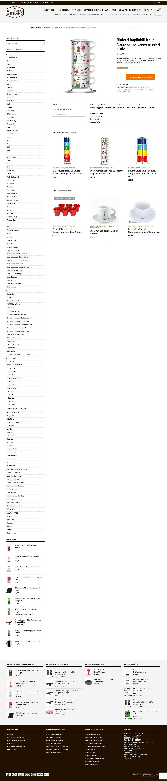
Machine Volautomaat (15, 486)
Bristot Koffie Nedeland (93, 740)
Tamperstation (12, 449)
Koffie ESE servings (14, 274)
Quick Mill (11, 203)
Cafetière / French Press (16, 334)
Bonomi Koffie (12, 81)
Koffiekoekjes (12, 277)
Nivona (9, 164)
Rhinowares (11, 533)
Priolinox (10, 180)
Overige (10, 439)
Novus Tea (11, 170)
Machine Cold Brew (14, 476)
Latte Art (10, 426)
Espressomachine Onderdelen (18, 331)
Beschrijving (57, 104)
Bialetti (47, 28)
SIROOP (82, 14)
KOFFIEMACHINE (13, 311)
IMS (8, 147)
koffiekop (120, 91)
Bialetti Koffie (103, 226)
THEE (65, 14)
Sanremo (10, 210)
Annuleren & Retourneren (16, 740)
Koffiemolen (11, 351)
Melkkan (10, 436)
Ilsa (8, 144)
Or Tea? (9, 174)
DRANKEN (73, 14)
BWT (9, 84)
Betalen (10, 734)
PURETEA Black (13, 301)
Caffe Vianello (90, 749)
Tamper (9, 445)
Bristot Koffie (12, 77)
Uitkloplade (11, 462)
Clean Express (12, 94)
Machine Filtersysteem (15, 479)
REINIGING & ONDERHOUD (16, 469)
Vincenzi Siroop (13, 230)
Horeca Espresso (91, 755)
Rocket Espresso (13, 200)
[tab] (68, 104)
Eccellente (10, 111)
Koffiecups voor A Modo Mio (17, 254)
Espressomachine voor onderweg (19, 324)
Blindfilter (11, 419)
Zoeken (43, 44)
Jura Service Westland (54, 737)
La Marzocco (11, 157)
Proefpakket (11, 240)
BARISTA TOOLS (111, 14)
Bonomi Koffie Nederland (94, 743)
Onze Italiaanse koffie (54, 752)
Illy (8, 140)
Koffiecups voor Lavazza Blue (18, 267)
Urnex (9, 223)
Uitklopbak (11, 459)
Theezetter (11, 307)
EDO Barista (11, 114)
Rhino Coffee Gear (13, 197)
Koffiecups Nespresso (15, 270)
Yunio (9, 227)
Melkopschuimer (13, 344)
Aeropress (11, 61)
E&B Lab (10, 526)
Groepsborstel (12, 489)
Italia (151, 90)
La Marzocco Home (15, 378)
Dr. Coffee (10, 101)
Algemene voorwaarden (16, 746)
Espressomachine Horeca (16, 315)
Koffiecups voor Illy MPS (16, 264)
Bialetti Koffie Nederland (94, 737)
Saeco (9, 207)
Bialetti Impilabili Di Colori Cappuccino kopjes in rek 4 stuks (142, 174)
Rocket (10, 395)
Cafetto (9, 87)
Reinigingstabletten (14, 506)
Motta (9, 160)
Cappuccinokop (134, 90)
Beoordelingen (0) (59, 114)
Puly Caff (10, 187)
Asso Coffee (11, 64)
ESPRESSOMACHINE (95, 14)
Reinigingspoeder (13, 502)
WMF (9, 233)
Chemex (10, 91)
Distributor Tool (13, 422)
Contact (147, 10)
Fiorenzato (11, 124)
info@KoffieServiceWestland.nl (141, 742)
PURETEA (11, 190)
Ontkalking (11, 499)
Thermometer (12, 455)
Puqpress (10, 183)
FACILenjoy (11, 121)
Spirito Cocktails (91, 764)
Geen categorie (11, 358)
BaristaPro (132, 226)
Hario (9, 137)
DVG (8, 104)
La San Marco (12, 57)
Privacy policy (12, 749)
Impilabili (144, 90)
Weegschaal (11, 465)
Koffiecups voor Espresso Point (18, 260)
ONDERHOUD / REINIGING (142, 14)
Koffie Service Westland (70, 10)
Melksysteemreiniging (15, 496)
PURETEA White (13, 304)
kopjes (127, 91)
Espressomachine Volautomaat (18, 321)
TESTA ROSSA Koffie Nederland (95, 746)
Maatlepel (10, 432)
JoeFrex (9, 154)
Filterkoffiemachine (14, 338)
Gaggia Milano (12, 130)
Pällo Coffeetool (13, 177)
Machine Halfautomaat (15, 483)
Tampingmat (11, 452)
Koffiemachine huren (93, 10)
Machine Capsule (13, 473)
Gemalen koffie (12, 247)
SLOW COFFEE (125, 14)
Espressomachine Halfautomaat (19, 318)
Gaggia (10, 401)
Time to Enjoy (12, 217)
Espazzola (10, 117)
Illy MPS (11, 385)
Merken (39, 28)
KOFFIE (57, 14)
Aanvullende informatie (62, 109)
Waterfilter (11, 509)
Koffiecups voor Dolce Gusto (17, 257)
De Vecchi (10, 97)
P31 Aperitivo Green (92, 761)
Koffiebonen (11, 244)
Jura (8, 150)
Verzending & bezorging (15, 737)
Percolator (11, 341)
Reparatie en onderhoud (130, 10)
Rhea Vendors (12, 193)
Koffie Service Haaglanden (94, 758)
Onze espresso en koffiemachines (57, 746)
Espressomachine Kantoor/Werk (19, 354)
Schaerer (10, 213)
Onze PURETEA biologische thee (57, 749)
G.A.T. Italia (11, 134)
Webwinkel (49, 10)
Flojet (9, 127)
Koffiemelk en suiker (14, 284)
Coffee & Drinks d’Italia (93, 734)
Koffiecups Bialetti (14, 250)
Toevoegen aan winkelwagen (140, 77)
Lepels (9, 429)
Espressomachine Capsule (17, 328)
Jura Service (110, 10)
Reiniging (10, 442)
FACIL (10, 381)
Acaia (9, 516)
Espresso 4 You (90, 752)
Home (32, 28)
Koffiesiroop (11, 287)
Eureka (9, 107)
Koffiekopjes (145, 87)
